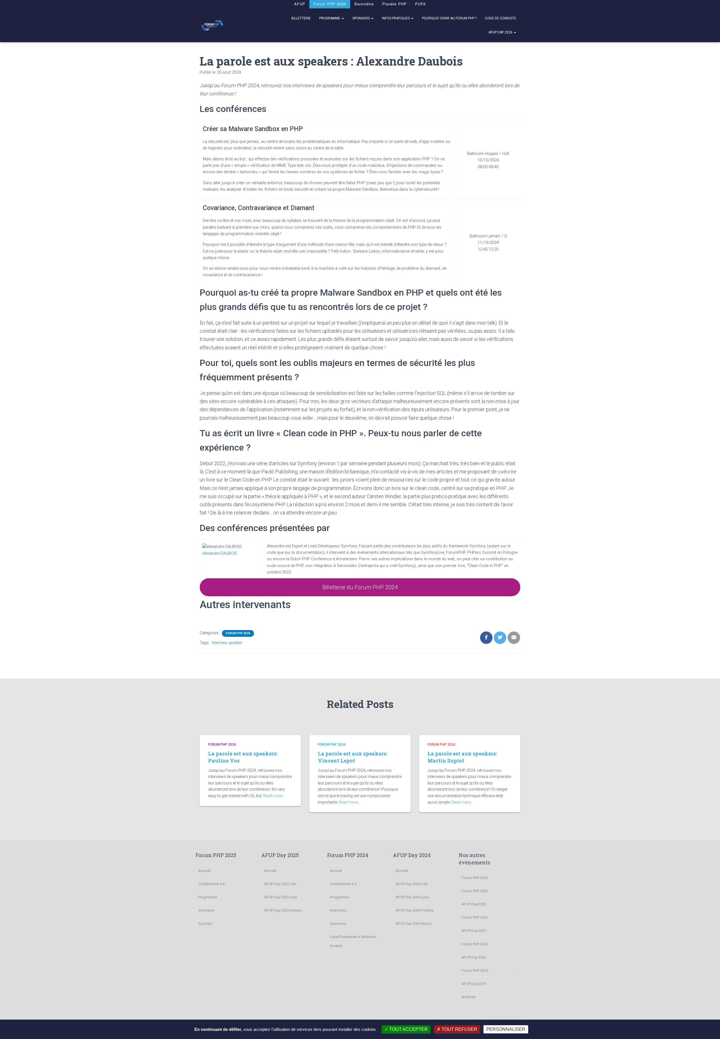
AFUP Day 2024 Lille (412, 884)
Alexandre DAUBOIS (219, 553)
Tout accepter (408, 1029)
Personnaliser (505, 1029)
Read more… (274, 795)
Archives (469, 997)
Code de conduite (500, 18)
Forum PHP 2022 (475, 891)
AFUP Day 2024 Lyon (412, 897)
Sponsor (205, 923)
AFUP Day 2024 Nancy (413, 923)
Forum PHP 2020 (475, 944)
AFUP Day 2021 (474, 930)
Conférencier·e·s (211, 884)
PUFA (420, 3)
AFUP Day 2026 (501, 32)
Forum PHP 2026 (330, 3)
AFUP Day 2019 (474, 984)
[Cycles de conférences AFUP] (212, 25)
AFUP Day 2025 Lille (280, 884)
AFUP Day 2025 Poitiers (283, 910)
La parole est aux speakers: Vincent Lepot (352, 757)
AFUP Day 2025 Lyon (280, 897)
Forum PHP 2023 (475, 878)
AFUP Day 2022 (474, 904)
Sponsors (361, 18)
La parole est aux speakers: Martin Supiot (462, 757)
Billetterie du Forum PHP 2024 (360, 587)
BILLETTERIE (301, 18)
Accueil (204, 871)
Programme (330, 18)
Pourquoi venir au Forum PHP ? (449, 18)
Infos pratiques (396, 18)
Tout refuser (458, 1029)
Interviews (206, 910)
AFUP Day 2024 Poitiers (414, 910)
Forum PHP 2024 (238, 633)
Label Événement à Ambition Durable (353, 941)
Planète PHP (394, 3)
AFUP (299, 3)
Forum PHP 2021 (475, 917)
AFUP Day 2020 (474, 957)
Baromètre (364, 3)
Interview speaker (227, 642)
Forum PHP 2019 (475, 970)
